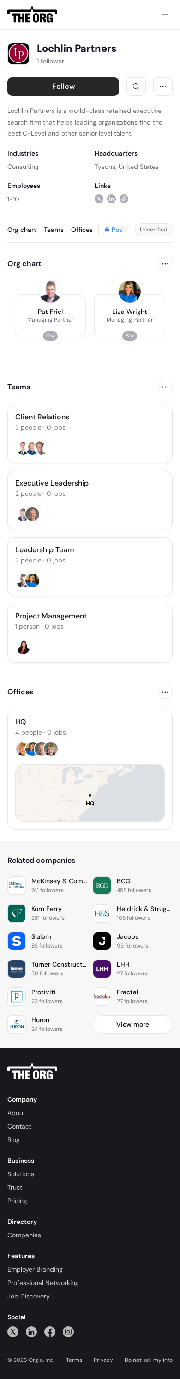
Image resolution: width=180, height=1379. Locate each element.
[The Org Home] (32, 14)
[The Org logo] (32, 1071)
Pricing (17, 1201)
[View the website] (124, 198)
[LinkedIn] (31, 1331)
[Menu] (165, 14)
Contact (19, 1126)
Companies (24, 1235)
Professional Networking (43, 1283)
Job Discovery (28, 1296)
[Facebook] (49, 1331)
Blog (13, 1140)
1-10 (13, 199)
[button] (50, 315)
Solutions (20, 1174)
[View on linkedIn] (111, 198)
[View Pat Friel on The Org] (50, 291)
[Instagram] (68, 1331)
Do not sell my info (149, 1360)
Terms (74, 1360)
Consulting (23, 166)
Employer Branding (35, 1269)
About (16, 1113)
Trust (14, 1187)
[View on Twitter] (99, 198)
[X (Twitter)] (12, 1331)
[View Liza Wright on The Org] (129, 291)
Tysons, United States (127, 166)
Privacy (103, 1360)
